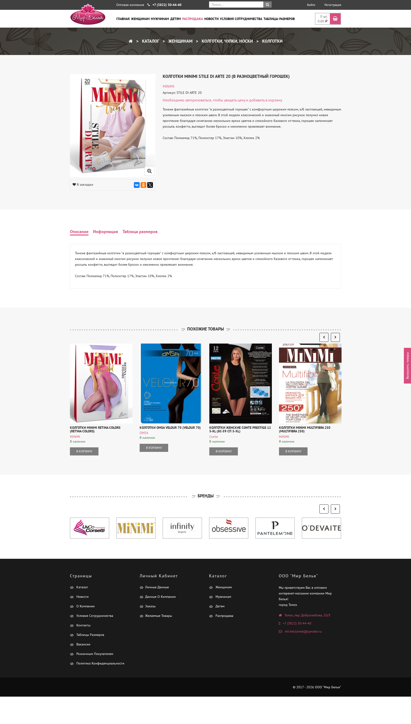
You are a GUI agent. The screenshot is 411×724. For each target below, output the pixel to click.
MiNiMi (168, 86)
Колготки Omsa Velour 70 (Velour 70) (170, 427)
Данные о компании (160, 596)
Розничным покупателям (94, 654)
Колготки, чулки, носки (227, 41)
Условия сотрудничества (241, 19)
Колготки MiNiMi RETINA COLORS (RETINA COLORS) (95, 429)
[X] (150, 185)
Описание (79, 231)
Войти (311, 5)
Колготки (272, 41)
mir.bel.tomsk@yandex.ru (303, 631)
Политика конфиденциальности (99, 663)
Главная (123, 19)
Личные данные (157, 587)
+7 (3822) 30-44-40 (297, 623)
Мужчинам (160, 19)
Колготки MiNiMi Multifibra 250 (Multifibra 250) (304, 429)
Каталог (150, 41)
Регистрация (332, 5)
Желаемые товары (158, 616)
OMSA (144, 433)
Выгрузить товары (407, 365)
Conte (213, 436)
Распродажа (192, 19)
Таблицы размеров (279, 19)
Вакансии (82, 644)
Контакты (82, 625)
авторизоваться (198, 100)
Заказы (150, 606)
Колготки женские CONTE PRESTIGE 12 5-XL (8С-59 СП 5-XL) (240, 429)
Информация (105, 231)
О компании (85, 606)
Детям (175, 19)
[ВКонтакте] (137, 185)
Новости (211, 19)
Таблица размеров (139, 231)
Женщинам (140, 19)
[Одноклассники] (143, 185)
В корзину (84, 451)
